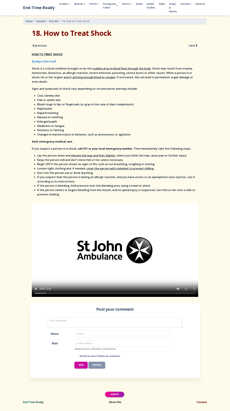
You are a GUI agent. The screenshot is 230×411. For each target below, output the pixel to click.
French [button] (93, 3)
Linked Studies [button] (151, 5)
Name (55, 334)
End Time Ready (33, 402)
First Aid (53, 21)
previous (41, 45)
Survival (40, 21)
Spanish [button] (78, 3)
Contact (201, 402)
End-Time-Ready (39, 7)
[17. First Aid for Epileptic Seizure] (33, 45)
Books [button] (139, 3)
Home (29, 21)
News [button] (162, 3)
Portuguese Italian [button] (109, 5)
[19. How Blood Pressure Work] (196, 45)
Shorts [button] (125, 3)
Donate (114, 394)
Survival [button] (185, 3)
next (192, 45)
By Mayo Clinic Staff (44, 61)
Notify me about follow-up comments (99, 356)
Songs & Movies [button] (173, 7)
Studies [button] (63, 3)
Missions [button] (200, 3)
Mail (55, 343)
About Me (115, 402)
